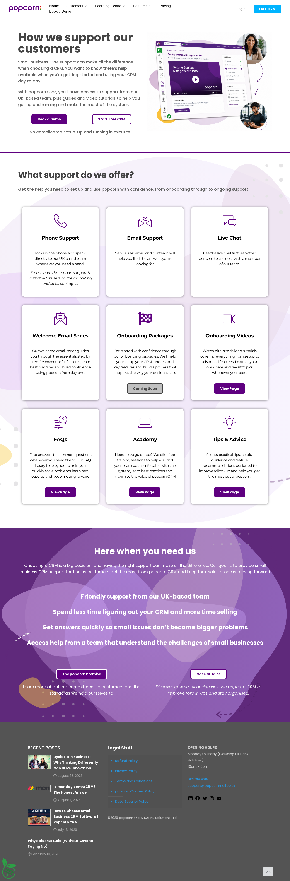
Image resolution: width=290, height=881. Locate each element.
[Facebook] (197, 799)
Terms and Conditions (133, 781)
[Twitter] (205, 799)
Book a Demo (60, 11)
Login (241, 9)
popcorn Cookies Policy (134, 791)
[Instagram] (212, 799)
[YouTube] (219, 799)
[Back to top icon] (268, 871)
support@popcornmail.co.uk (211, 785)
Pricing (165, 6)
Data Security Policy (131, 801)
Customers (74, 6)
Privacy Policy (126, 770)
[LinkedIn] (190, 799)
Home (54, 6)
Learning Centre (108, 6)
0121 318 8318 (198, 779)
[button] (145, 388)
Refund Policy (126, 760)
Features (140, 6)
